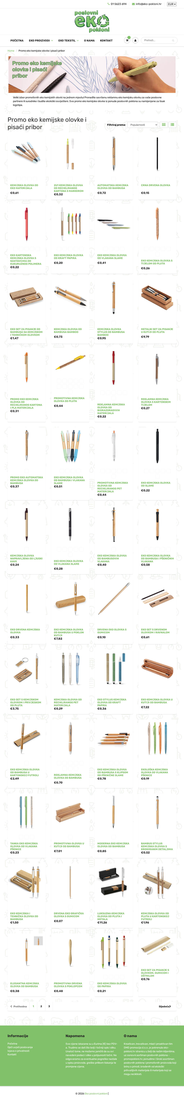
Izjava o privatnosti (18, 1050)
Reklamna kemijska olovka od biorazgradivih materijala (111, 409)
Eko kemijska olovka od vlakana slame (112, 257)
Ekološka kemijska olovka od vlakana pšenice (154, 772)
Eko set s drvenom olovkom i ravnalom (155, 631)
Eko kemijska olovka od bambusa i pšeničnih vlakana (157, 558)
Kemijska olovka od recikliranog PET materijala (68, 702)
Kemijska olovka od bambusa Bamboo (68, 331)
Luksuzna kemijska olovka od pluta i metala (110, 916)
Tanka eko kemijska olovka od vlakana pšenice (24, 846)
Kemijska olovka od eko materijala (24, 187)
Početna (17, 40)
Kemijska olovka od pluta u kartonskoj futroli (155, 916)
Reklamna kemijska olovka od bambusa (68, 776)
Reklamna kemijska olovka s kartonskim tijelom (156, 402)
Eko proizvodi (39, 40)
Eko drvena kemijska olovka (25, 631)
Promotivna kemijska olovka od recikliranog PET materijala (112, 487)
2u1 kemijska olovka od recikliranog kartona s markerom (69, 188)
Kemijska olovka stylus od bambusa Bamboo (111, 332)
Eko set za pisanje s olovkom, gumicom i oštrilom (155, 973)
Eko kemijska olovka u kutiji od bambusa (157, 701)
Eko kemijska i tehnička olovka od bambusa (24, 916)
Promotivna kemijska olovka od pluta (69, 400)
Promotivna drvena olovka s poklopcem (68, 985)
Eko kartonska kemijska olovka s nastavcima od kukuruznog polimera (25, 259)
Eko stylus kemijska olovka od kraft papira (111, 702)
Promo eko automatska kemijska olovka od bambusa (26, 480)
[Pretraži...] (173, 40)
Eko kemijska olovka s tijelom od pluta (156, 262)
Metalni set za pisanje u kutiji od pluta (157, 331)
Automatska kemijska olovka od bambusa (112, 187)
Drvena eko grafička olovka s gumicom (69, 915)
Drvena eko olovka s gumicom (111, 631)
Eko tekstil (66, 40)
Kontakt (106, 40)
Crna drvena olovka (155, 185)
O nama (89, 40)
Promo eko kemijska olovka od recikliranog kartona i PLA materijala (26, 403)
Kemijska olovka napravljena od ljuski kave (26, 558)
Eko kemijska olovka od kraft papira (68, 257)
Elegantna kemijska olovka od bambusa (24, 985)
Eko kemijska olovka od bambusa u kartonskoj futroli (25, 772)
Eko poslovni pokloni (96, 1093)
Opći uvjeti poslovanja (20, 1047)
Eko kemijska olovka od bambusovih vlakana (112, 558)
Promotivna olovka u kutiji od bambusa (69, 845)
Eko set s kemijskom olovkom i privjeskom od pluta (25, 702)
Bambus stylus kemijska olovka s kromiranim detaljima (157, 846)
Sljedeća (164, 1006)
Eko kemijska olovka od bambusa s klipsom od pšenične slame (112, 772)
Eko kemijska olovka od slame (155, 484)
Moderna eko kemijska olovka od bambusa (113, 845)
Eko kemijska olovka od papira (112, 985)
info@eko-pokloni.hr (149, 4)
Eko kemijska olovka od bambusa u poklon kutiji (69, 632)
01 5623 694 (118, 4)
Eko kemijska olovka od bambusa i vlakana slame (69, 480)
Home (11, 50)
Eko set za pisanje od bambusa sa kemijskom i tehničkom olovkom (26, 332)
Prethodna (20, 1006)
